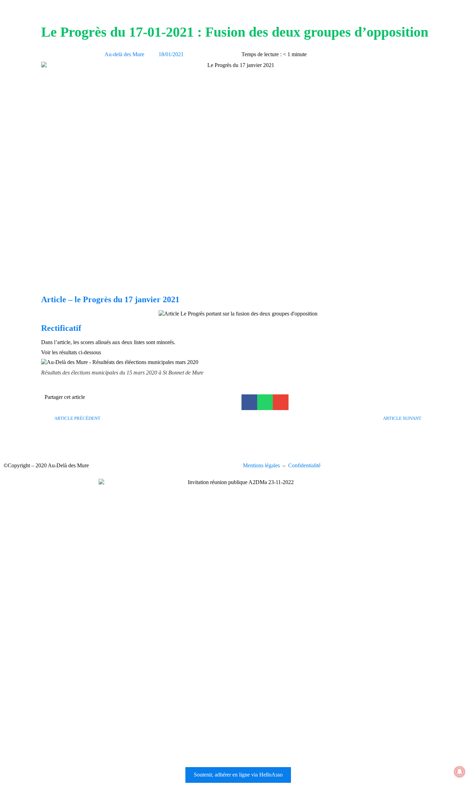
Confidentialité (304, 465)
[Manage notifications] (459, 771)
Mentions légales (261, 465)
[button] (249, 402)
